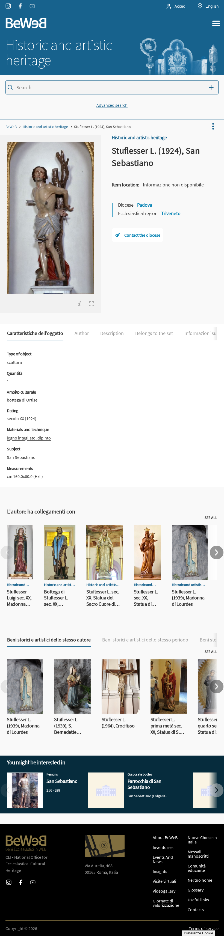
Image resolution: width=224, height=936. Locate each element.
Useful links (198, 899)
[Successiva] (216, 552)
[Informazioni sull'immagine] (79, 304)
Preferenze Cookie (198, 933)
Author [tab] (82, 333)
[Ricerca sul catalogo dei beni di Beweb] (112, 88)
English (212, 6)
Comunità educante (197, 868)
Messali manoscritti (198, 854)
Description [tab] (112, 333)
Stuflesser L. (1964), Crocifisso (120, 666)
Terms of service (204, 928)
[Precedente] (7, 552)
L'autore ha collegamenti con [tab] (41, 511)
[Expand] (92, 304)
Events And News (163, 859)
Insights (160, 871)
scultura (14, 362)
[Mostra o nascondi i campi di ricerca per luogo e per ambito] (212, 87)
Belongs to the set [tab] (154, 333)
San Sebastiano (21, 457)
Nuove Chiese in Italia (202, 840)
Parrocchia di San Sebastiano (115, 775)
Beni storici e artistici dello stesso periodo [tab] (145, 640)
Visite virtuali (164, 881)
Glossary (196, 890)
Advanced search (112, 105)
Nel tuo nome (200, 880)
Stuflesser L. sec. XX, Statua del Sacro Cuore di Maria (104, 535)
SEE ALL (211, 517)
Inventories (163, 847)
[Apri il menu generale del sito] (216, 23)
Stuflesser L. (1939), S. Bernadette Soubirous (72, 669)
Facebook (20, 2)
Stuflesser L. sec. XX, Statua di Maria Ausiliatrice (147, 538)
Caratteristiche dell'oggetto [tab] (35, 333)
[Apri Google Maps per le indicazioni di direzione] (105, 846)
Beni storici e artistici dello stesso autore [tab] (49, 640)
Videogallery (164, 891)
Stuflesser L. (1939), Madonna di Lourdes (190, 535)
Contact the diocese (142, 235)
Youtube (32, 2)
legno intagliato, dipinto (29, 438)
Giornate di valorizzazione (166, 903)
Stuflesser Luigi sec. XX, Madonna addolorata (18, 538)
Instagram (8, 2)
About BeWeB (165, 837)
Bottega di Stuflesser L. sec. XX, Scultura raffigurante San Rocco (59, 541)
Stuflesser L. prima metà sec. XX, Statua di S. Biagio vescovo (168, 672)
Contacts (196, 909)
